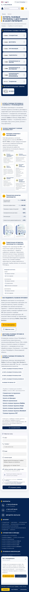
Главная (4, 14)
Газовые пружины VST (8, 382)
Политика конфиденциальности (11, 554)
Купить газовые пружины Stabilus (12, 368)
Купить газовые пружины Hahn (11, 375)
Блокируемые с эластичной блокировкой (14, 527)
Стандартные (5, 522)
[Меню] (26, 8)
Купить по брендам (9, 398)
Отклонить (23, 589)
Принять (5, 589)
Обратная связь (9, 576)
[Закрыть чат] (25, 559)
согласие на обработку (12, 481)
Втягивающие (23, 522)
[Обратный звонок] (22, 8)
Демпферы (14, 522)
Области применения (10, 401)
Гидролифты (5, 524)
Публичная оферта (7, 556)
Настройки (14, 589)
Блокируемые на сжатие (18, 524)
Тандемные (5, 529)
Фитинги (12, 529)
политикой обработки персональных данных (13, 483)
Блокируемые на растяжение (10, 526)
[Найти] (19, 8)
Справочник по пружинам (11, 393)
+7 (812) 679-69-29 (7, 4)
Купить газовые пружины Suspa (12, 372)
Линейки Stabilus (8, 396)
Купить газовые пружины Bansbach (13, 379)
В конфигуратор (15, 427)
